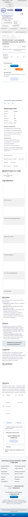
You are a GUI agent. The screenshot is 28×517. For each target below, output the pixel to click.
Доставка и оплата (19, 477)
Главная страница (5, 35)
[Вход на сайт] (4, 6)
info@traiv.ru (16, 488)
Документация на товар (10, 159)
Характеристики (8, 155)
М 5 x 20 (9, 422)
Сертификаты (4, 481)
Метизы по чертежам (20, 471)
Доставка (21, 159)
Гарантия (3, 477)
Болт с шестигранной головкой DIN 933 (9, 38)
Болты (19, 36)
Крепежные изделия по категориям (8, 36)
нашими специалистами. (20, 392)
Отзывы (3, 479)
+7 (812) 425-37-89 (18, 486)
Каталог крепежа (5, 466)
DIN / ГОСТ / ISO (5, 473)
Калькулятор (4, 471)
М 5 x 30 (19, 422)
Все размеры (7, 166)
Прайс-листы (4, 468)
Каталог (12, 35)
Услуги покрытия (19, 468)
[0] (20, 14)
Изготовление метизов (20, 466)
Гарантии (12, 162)
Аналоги (16, 166)
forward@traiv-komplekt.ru (18, 329)
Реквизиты (17, 479)
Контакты (17, 481)
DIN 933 (16, 111)
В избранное (6, 46)
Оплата (6, 162)
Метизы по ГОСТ (19, 473)
